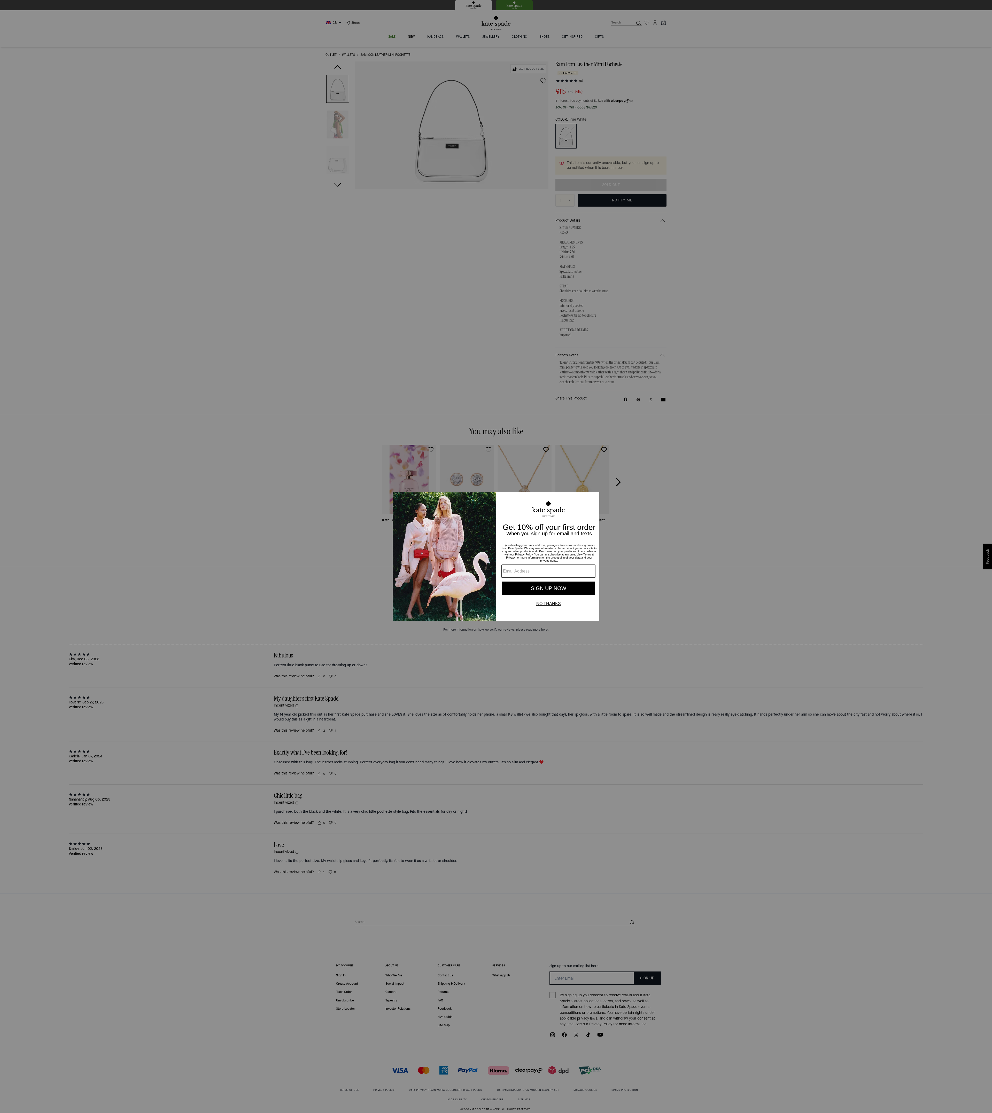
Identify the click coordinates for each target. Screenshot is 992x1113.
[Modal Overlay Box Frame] (496, 556)
